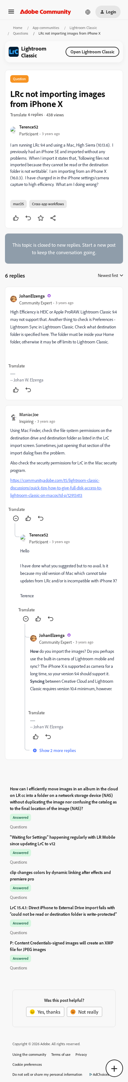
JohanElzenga (32, 295)
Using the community (29, 1054)
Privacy (81, 1054)
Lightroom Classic (83, 27)
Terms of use (61, 1054)
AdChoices (101, 1074)
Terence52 (28, 126)
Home (17, 27)
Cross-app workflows (48, 203)
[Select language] (88, 12)
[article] (64, 343)
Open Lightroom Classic (92, 51)
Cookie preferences (27, 1064)
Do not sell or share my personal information (47, 1074)
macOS (18, 203)
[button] (11, 13)
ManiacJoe (29, 414)
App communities (46, 27)
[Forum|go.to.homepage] (45, 12)
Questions (20, 33)
